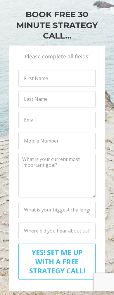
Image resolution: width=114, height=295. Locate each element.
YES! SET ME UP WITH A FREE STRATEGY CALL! (57, 261)
